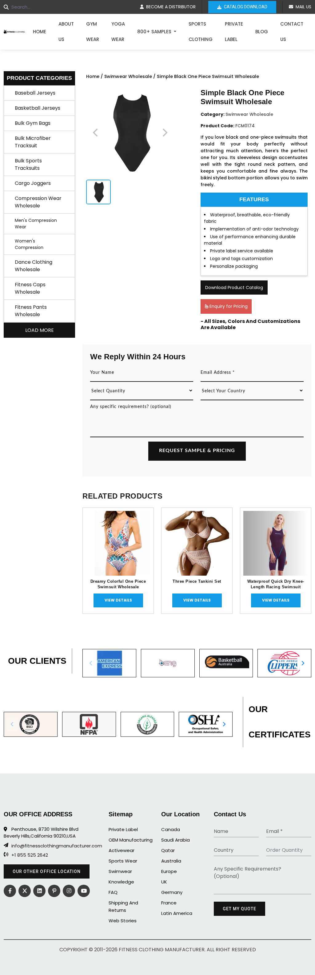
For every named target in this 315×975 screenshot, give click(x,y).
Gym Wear (92, 32)
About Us (66, 32)
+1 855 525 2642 (29, 855)
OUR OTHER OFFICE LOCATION (47, 871)
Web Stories (123, 920)
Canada (170, 829)
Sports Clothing (201, 32)
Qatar (168, 850)
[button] (302, 663)
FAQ (113, 892)
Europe (169, 871)
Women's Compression (29, 244)
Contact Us (291, 32)
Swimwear (120, 871)
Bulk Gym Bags (32, 123)
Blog (261, 31)
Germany (171, 892)
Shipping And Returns (123, 906)
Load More (39, 330)
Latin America (176, 913)
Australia (171, 861)
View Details (118, 600)
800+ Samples (155, 31)
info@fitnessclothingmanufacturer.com (50, 846)
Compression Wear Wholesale (38, 202)
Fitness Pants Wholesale (31, 311)
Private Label (234, 32)
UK (164, 882)
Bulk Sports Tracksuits (28, 164)
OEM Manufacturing (131, 840)
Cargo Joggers (33, 183)
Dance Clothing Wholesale (33, 266)
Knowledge (121, 882)
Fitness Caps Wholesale (30, 288)
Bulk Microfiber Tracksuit (33, 142)
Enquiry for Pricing (228, 306)
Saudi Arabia (175, 840)
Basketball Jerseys (37, 108)
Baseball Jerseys (35, 92)
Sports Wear (123, 861)
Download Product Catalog (234, 287)
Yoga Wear (118, 32)
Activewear (121, 850)
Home (39, 31)
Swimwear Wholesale (128, 76)
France (169, 903)
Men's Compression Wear (36, 223)
